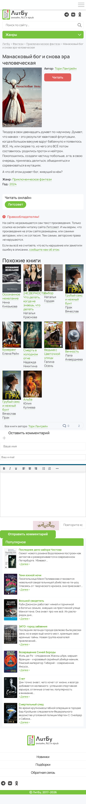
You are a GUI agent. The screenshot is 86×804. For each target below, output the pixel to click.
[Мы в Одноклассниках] (80, 14)
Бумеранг (9, 349)
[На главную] (18, 15)
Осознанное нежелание (11, 296)
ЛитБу (6, 44)
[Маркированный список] (44, 468)
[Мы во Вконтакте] (73, 14)
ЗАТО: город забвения (33, 626)
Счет (22, 678)
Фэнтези (18, 44)
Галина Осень (49, 364)
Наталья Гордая (50, 299)
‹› (24, 564)
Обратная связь (43, 772)
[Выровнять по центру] (30, 468)
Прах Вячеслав (72, 309)
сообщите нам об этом (44, 249)
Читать (57, 77)
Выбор (48, 293)
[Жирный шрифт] (4, 468)
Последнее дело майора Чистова (40, 549)
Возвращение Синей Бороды (37, 652)
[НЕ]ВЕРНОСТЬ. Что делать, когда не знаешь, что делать (34, 301)
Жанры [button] (11, 34)
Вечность (72, 351)
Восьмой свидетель (31, 600)
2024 (13, 184)
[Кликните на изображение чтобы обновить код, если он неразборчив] (46, 525)
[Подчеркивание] (16, 468)
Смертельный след (31, 704)
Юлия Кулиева (29, 405)
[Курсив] (10, 468)
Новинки (43, 757)
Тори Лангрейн (66, 68)
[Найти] (80, 25)
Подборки (43, 764)
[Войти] (5, 5)
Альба (27, 399)
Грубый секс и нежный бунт (74, 299)
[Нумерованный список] (50, 468)
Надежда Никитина (30, 364)
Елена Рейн (10, 353)
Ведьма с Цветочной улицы (52, 354)
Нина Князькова (9, 304)
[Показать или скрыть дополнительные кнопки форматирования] (57, 468)
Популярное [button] (16, 542)
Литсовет (15, 204)
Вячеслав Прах (9, 415)
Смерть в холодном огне (30, 354)
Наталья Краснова (30, 315)
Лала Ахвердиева (74, 357)
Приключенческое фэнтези (43, 44)
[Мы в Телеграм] (66, 14)
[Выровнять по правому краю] (36, 468)
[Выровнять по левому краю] (24, 468)
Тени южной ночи (30, 575)
